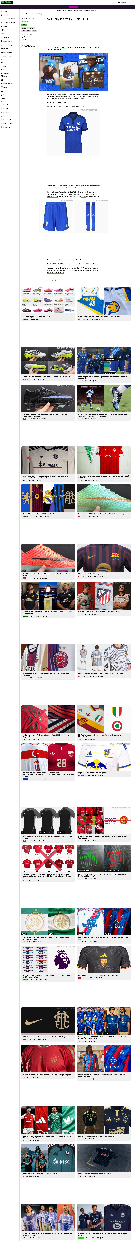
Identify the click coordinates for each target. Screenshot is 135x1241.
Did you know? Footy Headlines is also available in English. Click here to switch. (76, 10)
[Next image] (99, 158)
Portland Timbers (70, 194)
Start (22, 14)
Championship (30, 14)
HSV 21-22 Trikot (52, 196)
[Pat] (22, 21)
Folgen (115, 2)
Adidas (78, 94)
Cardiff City (39, 14)
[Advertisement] (73, 33)
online (70, 264)
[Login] (119, 2)
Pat (28, 21)
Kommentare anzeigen (48, 280)
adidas (24, 28)
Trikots (34, 30)
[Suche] (129, 2)
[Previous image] (48, 158)
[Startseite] (7, 2)
